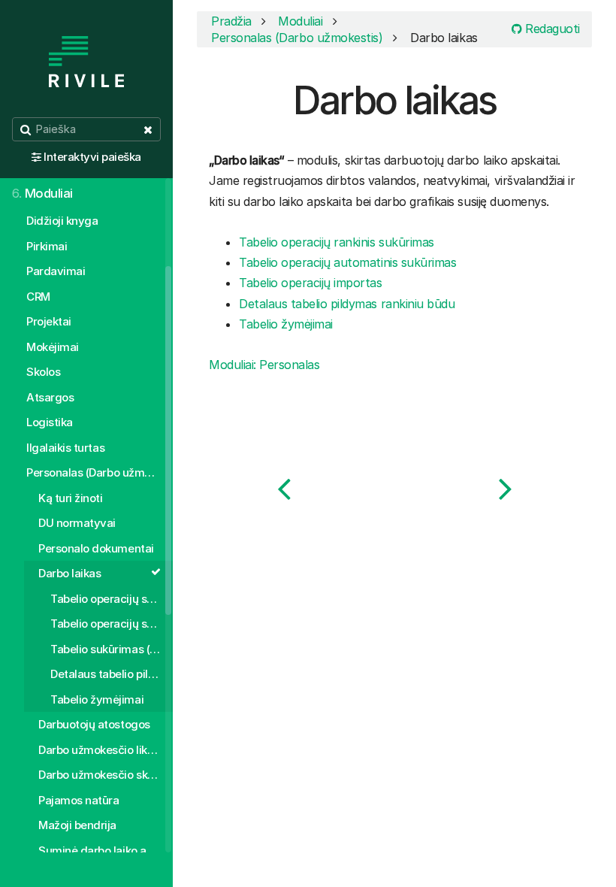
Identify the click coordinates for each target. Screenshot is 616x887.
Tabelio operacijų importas (310, 282)
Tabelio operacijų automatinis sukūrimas (347, 262)
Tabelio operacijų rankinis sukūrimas (336, 242)
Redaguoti (551, 28)
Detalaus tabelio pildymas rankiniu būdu (346, 303)
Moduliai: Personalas (264, 364)
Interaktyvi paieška (92, 157)
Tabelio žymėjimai (286, 323)
